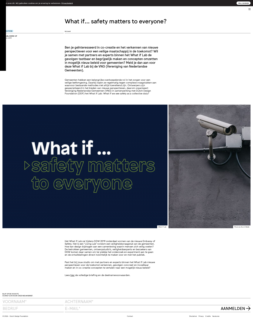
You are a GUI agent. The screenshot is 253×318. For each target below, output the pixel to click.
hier (72, 275)
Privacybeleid (67, 3)
